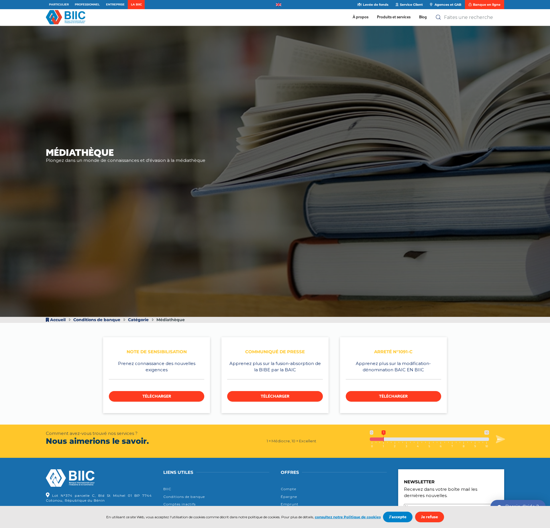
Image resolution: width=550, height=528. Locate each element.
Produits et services (393, 17)
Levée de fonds (375, 5)
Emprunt (289, 504)
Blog (423, 17)
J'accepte (397, 517)
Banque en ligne (486, 5)
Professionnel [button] (87, 4)
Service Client (411, 5)
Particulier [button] (59, 4)
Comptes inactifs (179, 504)
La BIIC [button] (136, 4)
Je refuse (429, 517)
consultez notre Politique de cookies (348, 517)
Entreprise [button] (115, 4)
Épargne (289, 496)
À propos (360, 17)
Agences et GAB (447, 5)
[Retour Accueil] (67, 17)
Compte (288, 489)
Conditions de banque (184, 496)
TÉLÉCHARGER (156, 396)
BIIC (167, 489)
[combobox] (469, 17)
